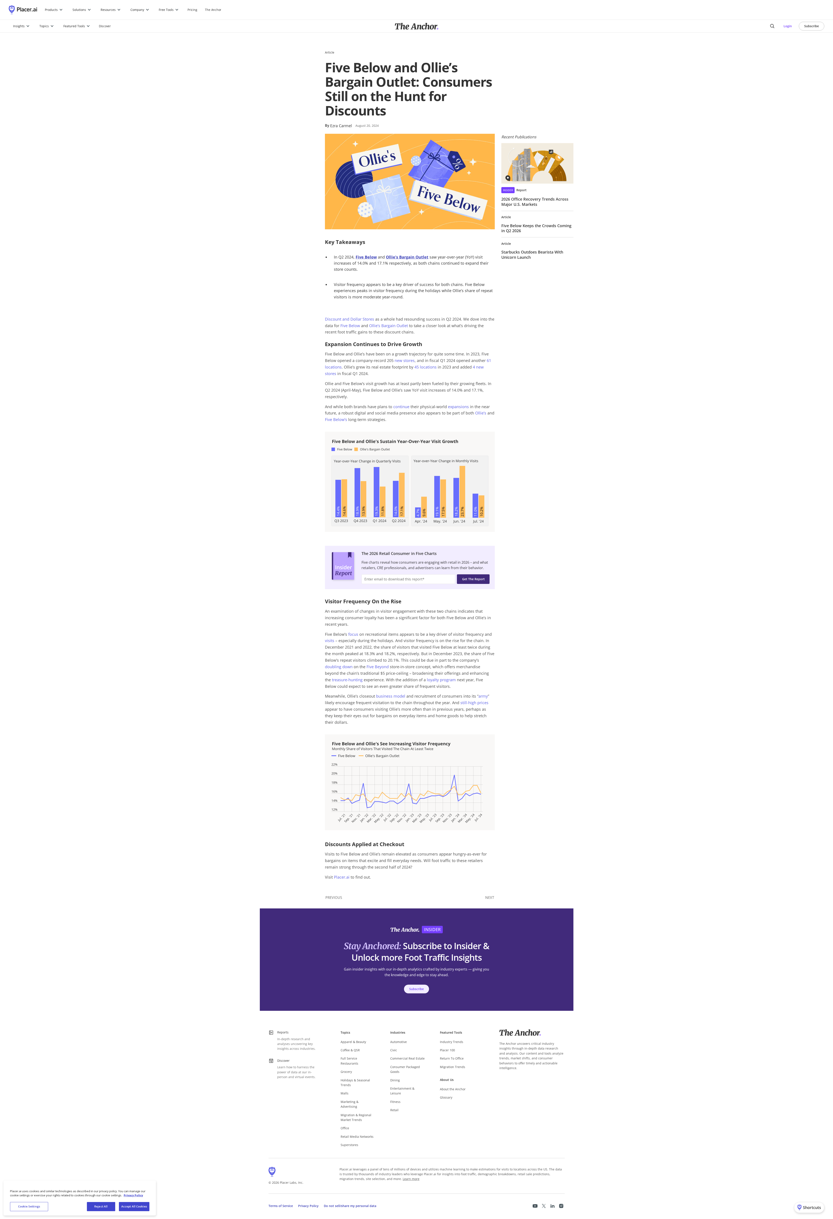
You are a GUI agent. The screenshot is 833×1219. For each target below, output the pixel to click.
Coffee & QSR (350, 1050)
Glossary (446, 1097)
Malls (344, 1093)
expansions (458, 406)
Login (788, 26)
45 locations (425, 367)
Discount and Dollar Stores (349, 319)
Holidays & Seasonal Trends (355, 1082)
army (483, 696)
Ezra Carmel (341, 125)
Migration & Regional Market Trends (356, 1117)
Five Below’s (336, 419)
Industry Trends (451, 1042)
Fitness (395, 1102)
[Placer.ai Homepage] (23, 9)
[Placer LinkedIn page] (552, 1205)
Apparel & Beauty (353, 1042)
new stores (405, 360)
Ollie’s (480, 413)
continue (401, 406)
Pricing (192, 10)
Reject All (101, 1206)
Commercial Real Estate (407, 1058)
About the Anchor (453, 1089)
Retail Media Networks (357, 1136)
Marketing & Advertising (349, 1104)
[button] (54, 10)
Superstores (349, 1145)
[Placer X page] (543, 1205)
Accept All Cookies (134, 1206)
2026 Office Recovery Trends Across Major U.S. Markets (534, 202)
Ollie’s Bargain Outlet (388, 325)
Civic (393, 1050)
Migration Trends (452, 1067)
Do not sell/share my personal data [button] (350, 1206)
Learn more (411, 1179)
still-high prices (474, 702)
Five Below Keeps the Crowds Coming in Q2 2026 (536, 228)
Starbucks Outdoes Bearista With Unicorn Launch (532, 255)
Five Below (350, 325)
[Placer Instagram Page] (561, 1205)
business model (390, 696)
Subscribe (811, 26)
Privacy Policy (308, 1206)
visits (329, 640)
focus (353, 634)
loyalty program (441, 679)
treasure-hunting (347, 679)
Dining (395, 1080)
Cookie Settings (29, 1206)
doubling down (339, 666)
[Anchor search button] (772, 26)
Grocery (346, 1072)
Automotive (398, 1042)
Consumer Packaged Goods (405, 1069)
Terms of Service (281, 1206)
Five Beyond (378, 666)
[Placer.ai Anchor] (416, 26)
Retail (394, 1110)
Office (345, 1128)
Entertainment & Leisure (402, 1090)
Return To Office (452, 1058)
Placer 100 (447, 1050)
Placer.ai (342, 877)
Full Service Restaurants (349, 1060)
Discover (105, 26)
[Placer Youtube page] (535, 1205)
